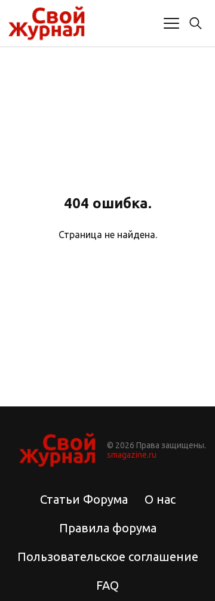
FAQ (107, 585)
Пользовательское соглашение (107, 556)
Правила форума (107, 528)
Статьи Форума (84, 499)
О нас (160, 499)
